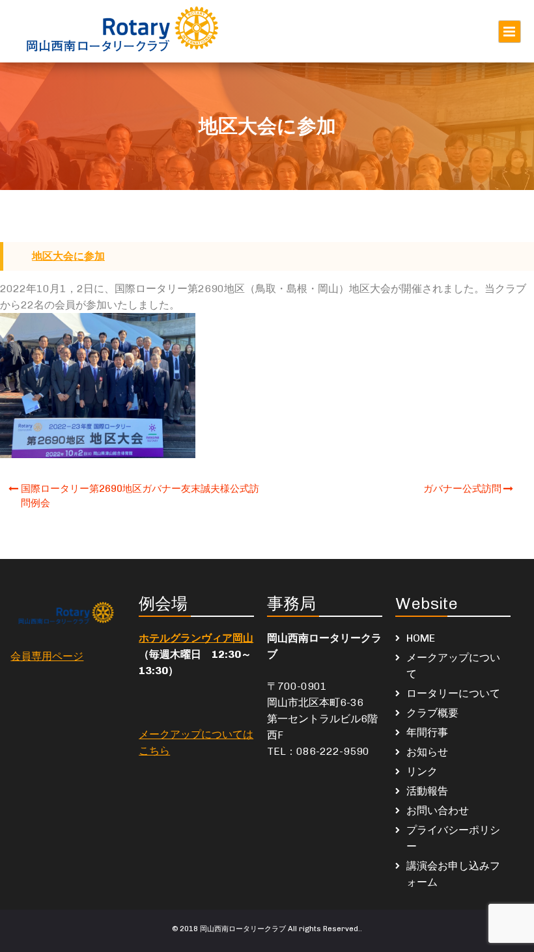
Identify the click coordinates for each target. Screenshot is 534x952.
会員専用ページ (46, 656)
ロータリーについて (453, 693)
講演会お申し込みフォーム (453, 874)
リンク (422, 771)
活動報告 (427, 791)
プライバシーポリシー (453, 838)
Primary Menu (509, 31)
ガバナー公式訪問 (462, 489)
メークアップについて (453, 665)
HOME (420, 638)
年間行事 (427, 732)
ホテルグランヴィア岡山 (196, 638)
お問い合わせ (437, 810)
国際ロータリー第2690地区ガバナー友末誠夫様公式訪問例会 (140, 496)
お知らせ (427, 752)
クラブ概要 (432, 713)
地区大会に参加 (68, 256)
